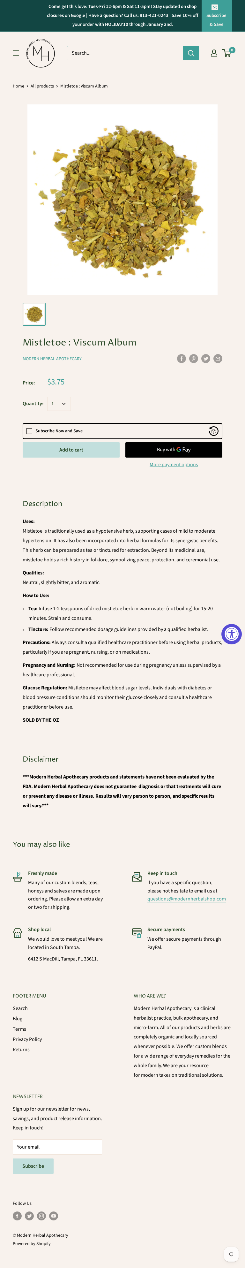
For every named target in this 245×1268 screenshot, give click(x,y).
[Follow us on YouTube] (53, 1215)
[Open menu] (16, 53)
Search (20, 1008)
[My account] (214, 53)
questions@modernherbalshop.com (186, 898)
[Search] (191, 53)
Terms (19, 1029)
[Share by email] (217, 358)
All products (42, 86)
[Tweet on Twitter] (205, 358)
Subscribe (33, 1166)
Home (18, 86)
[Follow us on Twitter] (29, 1215)
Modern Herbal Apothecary (52, 359)
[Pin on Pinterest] (193, 358)
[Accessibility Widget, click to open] (231, 634)
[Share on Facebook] (181, 358)
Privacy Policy (27, 1039)
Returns (21, 1049)
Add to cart (71, 449)
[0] (227, 53)
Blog (17, 1018)
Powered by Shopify (32, 1244)
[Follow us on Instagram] (41, 1215)
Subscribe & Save (216, 20)
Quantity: (33, 403)
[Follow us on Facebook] (17, 1215)
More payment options (174, 464)
